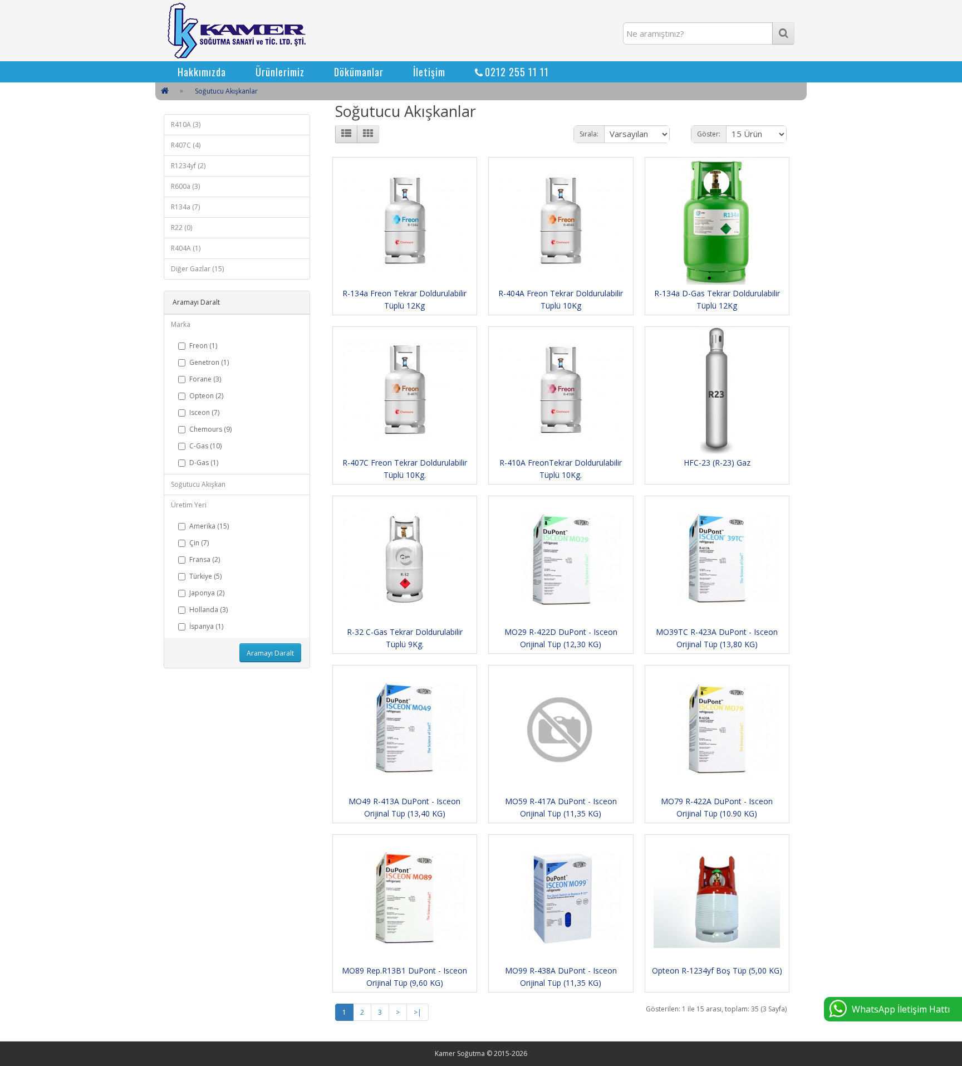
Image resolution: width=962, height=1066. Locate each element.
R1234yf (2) (188, 165)
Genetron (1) (209, 362)
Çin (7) (199, 542)
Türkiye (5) (205, 576)
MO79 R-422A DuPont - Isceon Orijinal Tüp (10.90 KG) (717, 807)
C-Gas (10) (205, 446)
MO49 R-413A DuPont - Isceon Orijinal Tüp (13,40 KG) (404, 807)
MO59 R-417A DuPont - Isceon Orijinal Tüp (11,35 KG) (561, 807)
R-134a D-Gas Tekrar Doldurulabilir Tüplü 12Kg (717, 299)
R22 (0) (181, 227)
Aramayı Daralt (270, 653)
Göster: (708, 134)
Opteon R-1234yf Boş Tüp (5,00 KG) (717, 970)
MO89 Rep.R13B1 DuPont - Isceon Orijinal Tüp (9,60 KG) (404, 976)
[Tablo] (368, 134)
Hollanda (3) (208, 609)
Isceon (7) (204, 412)
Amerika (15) (209, 526)
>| (417, 1012)
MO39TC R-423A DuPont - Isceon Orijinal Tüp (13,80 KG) (717, 638)
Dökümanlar (359, 72)
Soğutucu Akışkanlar (226, 91)
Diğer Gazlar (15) (197, 268)
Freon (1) (203, 345)
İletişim (429, 72)
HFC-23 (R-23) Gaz (717, 462)
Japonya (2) (206, 593)
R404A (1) (185, 248)
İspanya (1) (206, 626)
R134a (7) (185, 207)
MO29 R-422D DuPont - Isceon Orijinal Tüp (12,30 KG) (560, 638)
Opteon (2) (206, 395)
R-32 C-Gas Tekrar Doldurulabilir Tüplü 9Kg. (405, 638)
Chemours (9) (210, 429)
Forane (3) (205, 379)
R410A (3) (185, 124)
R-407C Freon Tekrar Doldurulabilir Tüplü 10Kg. (404, 468)
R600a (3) (185, 186)
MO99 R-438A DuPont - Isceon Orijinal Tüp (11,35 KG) (561, 976)
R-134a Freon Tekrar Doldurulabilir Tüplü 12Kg (404, 299)
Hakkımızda (202, 72)
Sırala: (589, 134)
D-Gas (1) (203, 462)
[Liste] (346, 134)
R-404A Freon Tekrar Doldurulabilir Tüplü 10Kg (560, 299)
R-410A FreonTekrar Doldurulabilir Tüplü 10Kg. (560, 468)
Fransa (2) (204, 559)
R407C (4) (185, 145)
